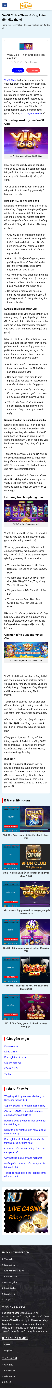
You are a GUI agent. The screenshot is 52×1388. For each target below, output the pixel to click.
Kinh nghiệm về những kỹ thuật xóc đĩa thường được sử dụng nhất (24, 1141)
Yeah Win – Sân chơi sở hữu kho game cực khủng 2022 (26, 987)
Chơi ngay (33, 70)
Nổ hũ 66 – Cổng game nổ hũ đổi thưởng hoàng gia (26, 1025)
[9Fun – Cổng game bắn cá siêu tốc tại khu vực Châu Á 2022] (26, 856)
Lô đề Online (10, 1051)
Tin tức (7, 1074)
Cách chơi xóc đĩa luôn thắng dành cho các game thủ (24, 1150)
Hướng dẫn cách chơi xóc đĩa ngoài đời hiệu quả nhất (24, 1165)
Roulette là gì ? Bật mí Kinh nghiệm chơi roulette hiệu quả (25, 1132)
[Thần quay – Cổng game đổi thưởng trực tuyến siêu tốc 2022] (26, 894)
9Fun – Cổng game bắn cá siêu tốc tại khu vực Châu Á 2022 (26, 874)
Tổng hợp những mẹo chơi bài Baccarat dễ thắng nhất (24, 1175)
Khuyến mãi (9, 1294)
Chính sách (9, 1370)
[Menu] (4, 5)
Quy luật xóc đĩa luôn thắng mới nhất (23, 1158)
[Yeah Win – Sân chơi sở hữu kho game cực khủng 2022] (26, 969)
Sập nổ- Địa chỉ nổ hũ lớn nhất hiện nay (24, 1105)
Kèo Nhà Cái (11, 1068)
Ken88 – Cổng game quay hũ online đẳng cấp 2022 (26, 949)
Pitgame (8, 1350)
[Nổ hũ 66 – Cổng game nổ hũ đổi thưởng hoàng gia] (26, 1007)
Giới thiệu (8, 1365)
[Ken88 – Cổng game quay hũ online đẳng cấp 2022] (26, 932)
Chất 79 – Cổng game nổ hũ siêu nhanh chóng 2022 (26, 837)
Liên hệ (7, 1382)
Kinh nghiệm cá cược (15, 1057)
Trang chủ (6, 25)
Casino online (11, 1046)
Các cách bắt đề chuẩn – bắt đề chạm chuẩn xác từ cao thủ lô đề (23, 1113)
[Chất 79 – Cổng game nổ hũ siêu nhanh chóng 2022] (26, 819)
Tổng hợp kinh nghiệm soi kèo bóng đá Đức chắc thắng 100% (24, 1098)
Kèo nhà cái (9, 1265)
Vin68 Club (10, 80)
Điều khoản (9, 1376)
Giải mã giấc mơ (12, 1063)
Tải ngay (18, 70)
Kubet (7, 1345)
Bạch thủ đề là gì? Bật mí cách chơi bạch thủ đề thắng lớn (25, 1122)
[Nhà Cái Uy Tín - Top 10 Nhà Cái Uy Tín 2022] (26, 5)
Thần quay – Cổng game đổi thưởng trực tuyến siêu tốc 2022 (26, 912)
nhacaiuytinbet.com (31, 113)
